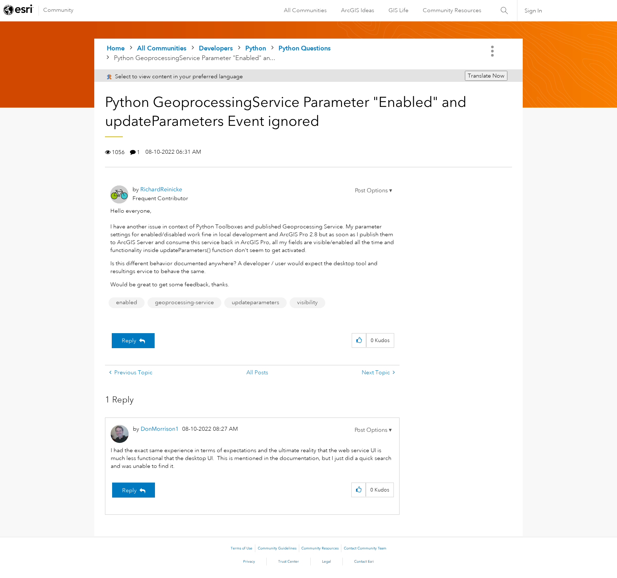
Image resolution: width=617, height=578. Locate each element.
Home (116, 48)
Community (58, 10)
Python (255, 48)
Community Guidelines (277, 548)
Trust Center (288, 561)
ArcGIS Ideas (357, 10)
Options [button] (493, 51)
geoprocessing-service (184, 302)
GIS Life (398, 10)
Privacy (249, 561)
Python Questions (305, 48)
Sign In (533, 10)
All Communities (305, 10)
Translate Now (486, 75)
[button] (373, 191)
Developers (216, 48)
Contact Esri (364, 561)
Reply (129, 340)
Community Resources (452, 10)
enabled (126, 302)
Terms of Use (241, 548)
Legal (326, 561)
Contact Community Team (365, 548)
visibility (307, 302)
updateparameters (255, 302)
